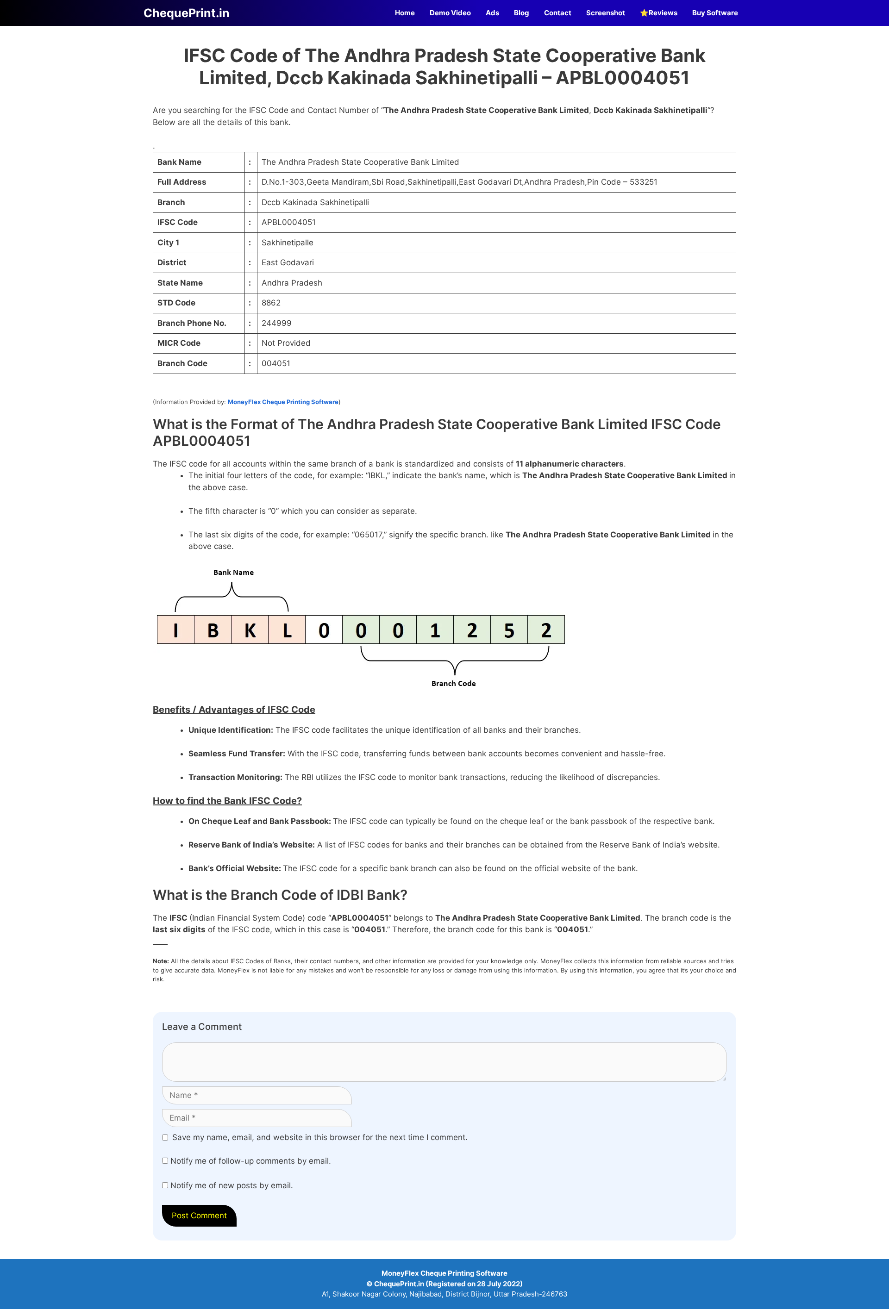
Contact (557, 12)
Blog (521, 12)
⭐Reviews (658, 12)
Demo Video (450, 12)
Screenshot (605, 12)
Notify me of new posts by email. (231, 1185)
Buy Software (715, 12)
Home (405, 12)
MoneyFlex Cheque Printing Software (283, 401)
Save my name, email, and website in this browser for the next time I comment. (320, 1137)
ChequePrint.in (187, 13)
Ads (492, 12)
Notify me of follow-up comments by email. (250, 1161)
